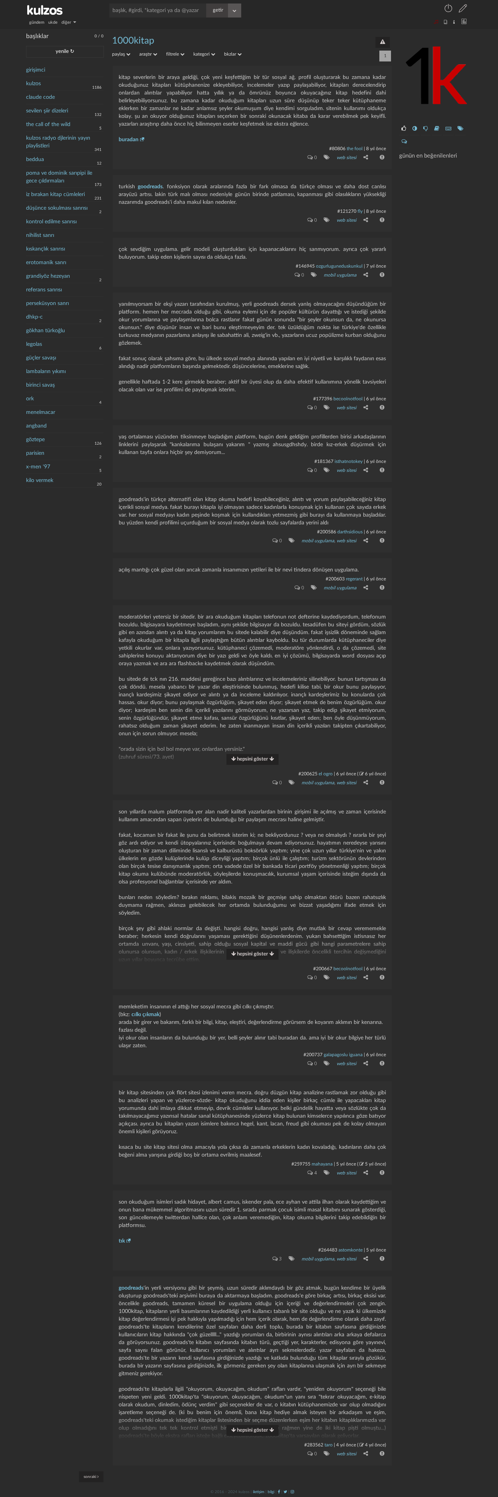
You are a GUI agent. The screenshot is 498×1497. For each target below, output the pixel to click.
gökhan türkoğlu (45, 330)
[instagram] (292, 1492)
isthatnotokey (349, 461)
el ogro (326, 773)
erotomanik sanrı (46, 262)
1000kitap (133, 41)
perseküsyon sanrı (47, 303)
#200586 (326, 531)
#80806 (337, 148)
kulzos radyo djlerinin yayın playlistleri (58, 142)
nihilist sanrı (40, 235)
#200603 (335, 579)
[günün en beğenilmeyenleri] (425, 129)
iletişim (258, 1492)
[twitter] (285, 1492)
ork (30, 398)
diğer (66, 22)
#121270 (346, 211)
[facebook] (279, 1492)
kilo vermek (39, 480)
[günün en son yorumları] (404, 141)
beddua (35, 159)
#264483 (327, 1250)
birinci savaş (40, 385)
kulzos (33, 83)
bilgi (271, 1492)
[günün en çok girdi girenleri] (448, 129)
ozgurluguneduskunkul (339, 266)
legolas (34, 344)
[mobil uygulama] (312, 274)
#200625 (307, 773)
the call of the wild (48, 124)
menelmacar (40, 412)
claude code (40, 97)
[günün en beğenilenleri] (404, 129)
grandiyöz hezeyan (48, 276)
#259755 (300, 1164)
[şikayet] (381, 157)
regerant (354, 579)
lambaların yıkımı (46, 371)
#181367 (323, 461)
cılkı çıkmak (146, 1014)
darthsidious (350, 531)
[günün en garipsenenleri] (414, 129)
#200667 (322, 968)
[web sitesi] (325, 157)
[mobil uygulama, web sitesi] (290, 540)
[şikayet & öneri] (382, 42)
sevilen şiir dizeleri (47, 111)
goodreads (150, 186)
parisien (35, 453)
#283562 (313, 1445)
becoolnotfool (348, 398)
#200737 (313, 1054)
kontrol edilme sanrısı (51, 221)
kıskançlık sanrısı (45, 249)
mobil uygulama (340, 275)
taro (328, 1445)
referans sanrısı (44, 290)
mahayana (322, 1164)
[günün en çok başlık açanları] (460, 129)
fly (360, 211)
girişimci (35, 70)
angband (36, 426)
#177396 (322, 398)
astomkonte (350, 1250)
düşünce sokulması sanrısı (57, 208)
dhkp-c (34, 317)
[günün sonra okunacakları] (437, 129)
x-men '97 (38, 467)
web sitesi (346, 157)
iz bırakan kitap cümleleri (55, 194)
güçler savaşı (41, 358)
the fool (355, 148)
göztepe (35, 439)
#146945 (305, 266)
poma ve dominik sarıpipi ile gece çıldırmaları (59, 177)
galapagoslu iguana (343, 1054)
